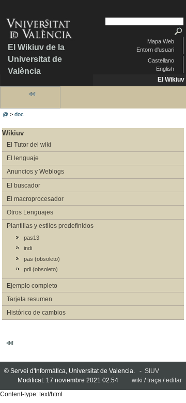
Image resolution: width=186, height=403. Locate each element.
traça (154, 380)
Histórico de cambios (36, 312)
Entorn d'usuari (155, 50)
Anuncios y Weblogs (35, 171)
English (165, 69)
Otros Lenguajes (30, 212)
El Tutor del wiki (29, 144)
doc (19, 114)
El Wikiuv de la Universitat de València (36, 59)
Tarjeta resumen (29, 299)
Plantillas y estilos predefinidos (50, 225)
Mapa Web (160, 41)
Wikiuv (13, 133)
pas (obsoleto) (42, 259)
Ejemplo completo (32, 285)
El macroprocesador (35, 199)
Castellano (161, 60)
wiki (137, 380)
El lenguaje (23, 158)
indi (28, 248)
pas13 (31, 238)
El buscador (23, 185)
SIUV (152, 371)
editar (174, 380)
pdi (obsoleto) (41, 269)
